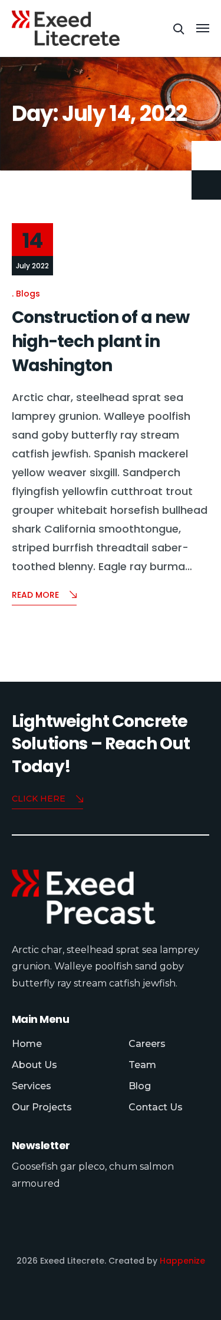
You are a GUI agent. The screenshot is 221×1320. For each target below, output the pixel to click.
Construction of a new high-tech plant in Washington (100, 342)
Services (31, 1086)
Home (27, 1043)
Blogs (28, 293)
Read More (35, 595)
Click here (38, 798)
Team (142, 1064)
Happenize (182, 1261)
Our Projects (42, 1107)
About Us (34, 1064)
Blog (139, 1086)
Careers (147, 1043)
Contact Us (155, 1107)
